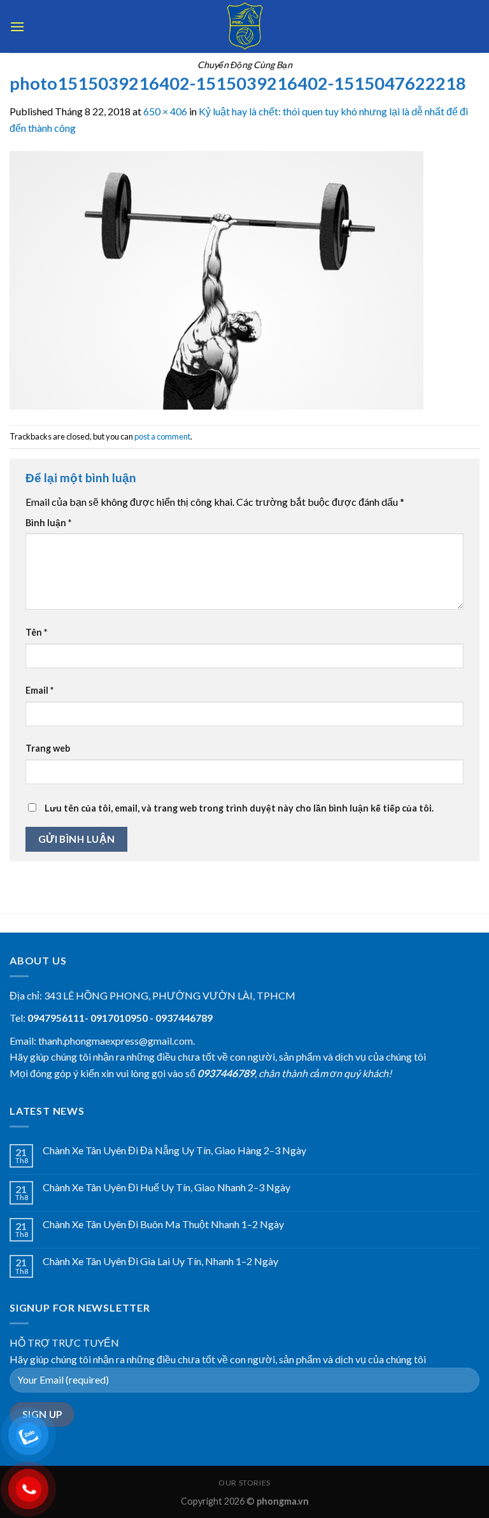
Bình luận (48, 522)
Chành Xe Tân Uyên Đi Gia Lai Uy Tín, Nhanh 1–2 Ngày (160, 1261)
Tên (36, 632)
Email (39, 690)
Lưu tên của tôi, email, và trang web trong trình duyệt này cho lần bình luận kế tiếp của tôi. (239, 808)
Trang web (47, 748)
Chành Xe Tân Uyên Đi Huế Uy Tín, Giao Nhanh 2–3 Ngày (166, 1187)
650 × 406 (165, 111)
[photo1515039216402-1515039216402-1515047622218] (216, 279)
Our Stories (244, 1482)
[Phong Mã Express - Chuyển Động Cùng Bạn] (244, 26)
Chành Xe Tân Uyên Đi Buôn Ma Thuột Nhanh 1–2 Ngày (163, 1224)
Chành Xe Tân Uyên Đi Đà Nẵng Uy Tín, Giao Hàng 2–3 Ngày (174, 1150)
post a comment (162, 436)
